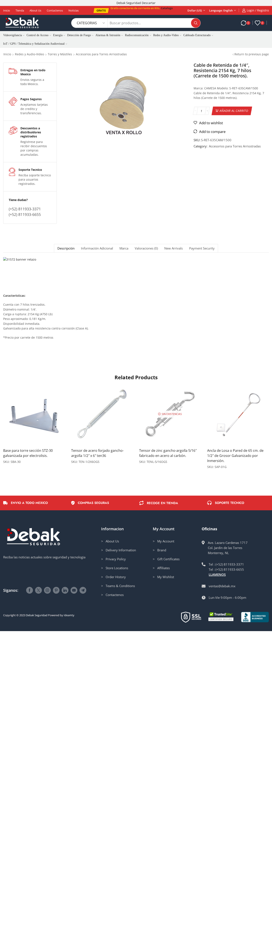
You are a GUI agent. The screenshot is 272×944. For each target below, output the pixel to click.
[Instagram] (47, 590)
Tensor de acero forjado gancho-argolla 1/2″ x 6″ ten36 (97, 453)
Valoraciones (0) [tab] (146, 248)
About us (35, 10)
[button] (101, 10)
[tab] (66, 248)
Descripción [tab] (66, 248)
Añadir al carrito (234, 111)
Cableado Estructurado (197, 35)
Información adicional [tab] (97, 248)
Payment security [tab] (202, 248)
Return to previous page (251, 54)
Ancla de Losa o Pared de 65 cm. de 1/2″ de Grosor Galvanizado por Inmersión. (235, 455)
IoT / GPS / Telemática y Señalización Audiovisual (34, 43)
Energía (57, 35)
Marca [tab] (123, 248)
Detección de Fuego (79, 35)
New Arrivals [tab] (173, 248)
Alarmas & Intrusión (107, 35)
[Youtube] (74, 590)
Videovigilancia (12, 35)
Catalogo (167, 8)
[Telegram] (82, 590)
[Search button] (195, 23)
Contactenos (55, 10)
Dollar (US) (194, 10)
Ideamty (69, 615)
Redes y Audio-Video (166, 35)
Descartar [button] (149, 3)
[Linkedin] (65, 590)
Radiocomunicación (137, 35)
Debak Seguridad (36, 615)
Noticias (73, 10)
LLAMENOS (217, 574)
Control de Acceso (37, 35)
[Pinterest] (56, 590)
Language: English (221, 10)
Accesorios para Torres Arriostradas (101, 54)
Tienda (20, 10)
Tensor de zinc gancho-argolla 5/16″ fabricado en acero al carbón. (168, 453)
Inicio (6, 10)
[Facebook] (29, 590)
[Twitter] (38, 590)
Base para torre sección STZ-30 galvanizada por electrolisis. (28, 453)
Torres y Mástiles (60, 54)
